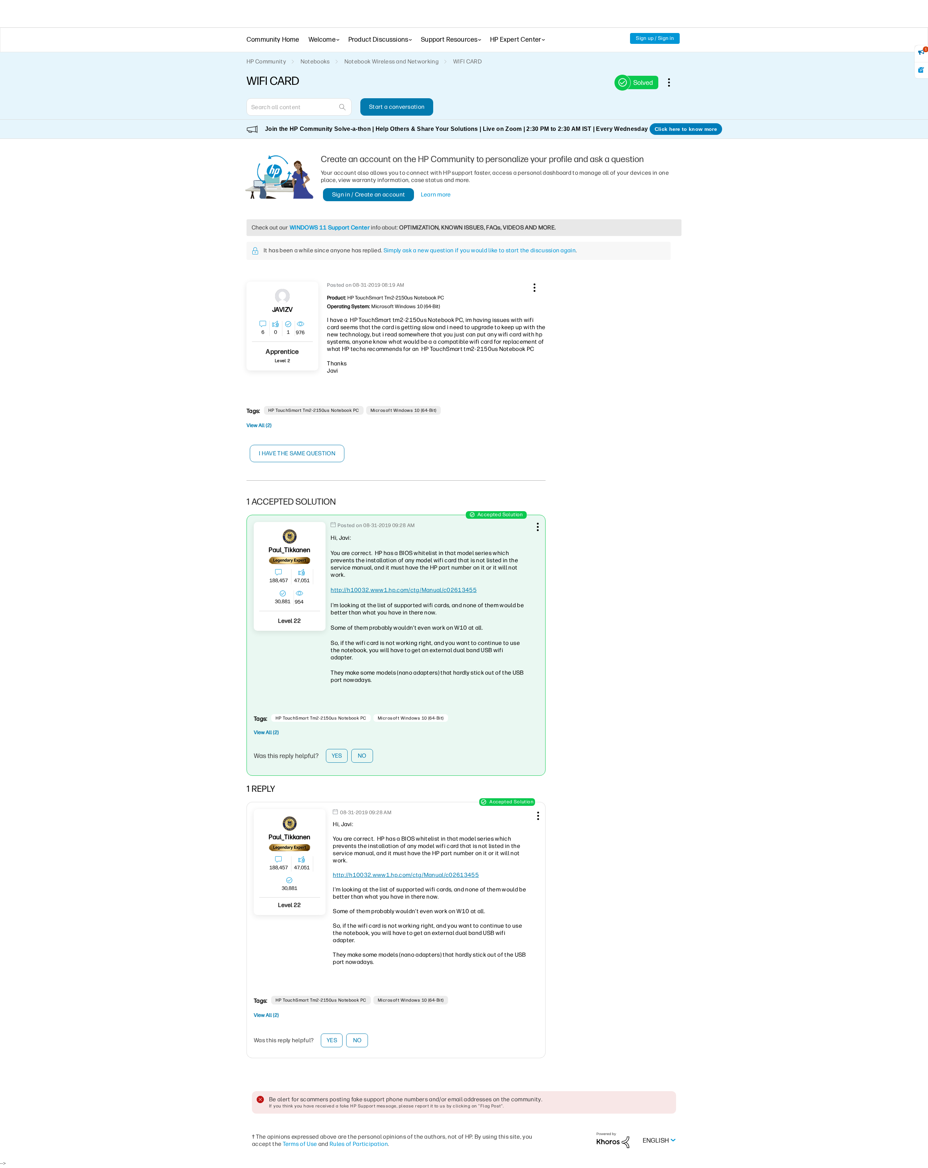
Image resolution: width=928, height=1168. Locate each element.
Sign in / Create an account (368, 194)
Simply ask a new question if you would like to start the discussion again (480, 250)
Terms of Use (300, 1143)
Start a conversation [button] (396, 106)
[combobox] (299, 107)
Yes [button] (337, 755)
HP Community (266, 61)
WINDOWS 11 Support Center (330, 227)
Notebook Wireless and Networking (391, 61)
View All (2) (259, 425)
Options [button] (673, 82)
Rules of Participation (359, 1143)
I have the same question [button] (297, 453)
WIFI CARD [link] (467, 61)
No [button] (362, 755)
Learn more (436, 194)
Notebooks (315, 61)
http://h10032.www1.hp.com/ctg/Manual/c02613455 (404, 590)
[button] (533, 286)
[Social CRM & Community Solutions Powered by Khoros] (613, 1140)
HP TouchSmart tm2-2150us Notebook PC (313, 410)
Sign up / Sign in (655, 38)
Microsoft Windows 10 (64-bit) (403, 410)
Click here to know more (686, 129)
